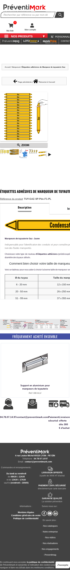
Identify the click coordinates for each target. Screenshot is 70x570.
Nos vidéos (50, 537)
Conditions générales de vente (26, 515)
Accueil (7, 67)
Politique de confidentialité (26, 518)
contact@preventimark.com (38, 462)
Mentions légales (26, 512)
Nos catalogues (50, 526)
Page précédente (25, 82)
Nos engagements (50, 549)
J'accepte (62, 565)
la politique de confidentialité (40, 562)
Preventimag (50, 555)
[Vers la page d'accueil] (24, 8)
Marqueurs (16, 67)
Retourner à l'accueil (47, 82)
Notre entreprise (50, 532)
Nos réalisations (50, 543)
